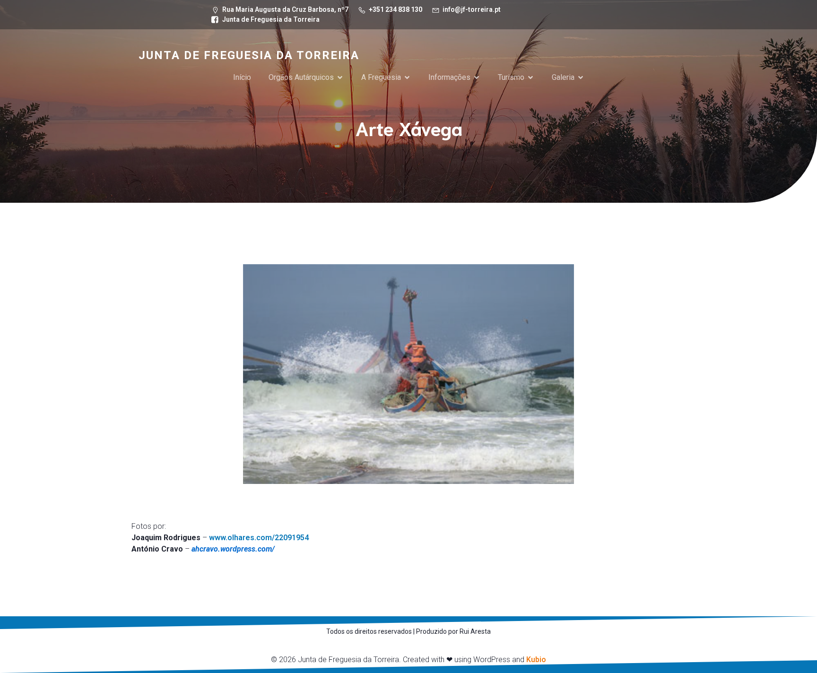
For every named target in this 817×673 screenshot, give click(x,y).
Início (242, 77)
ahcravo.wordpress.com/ (233, 548)
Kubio (536, 659)
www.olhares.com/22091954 (259, 537)
